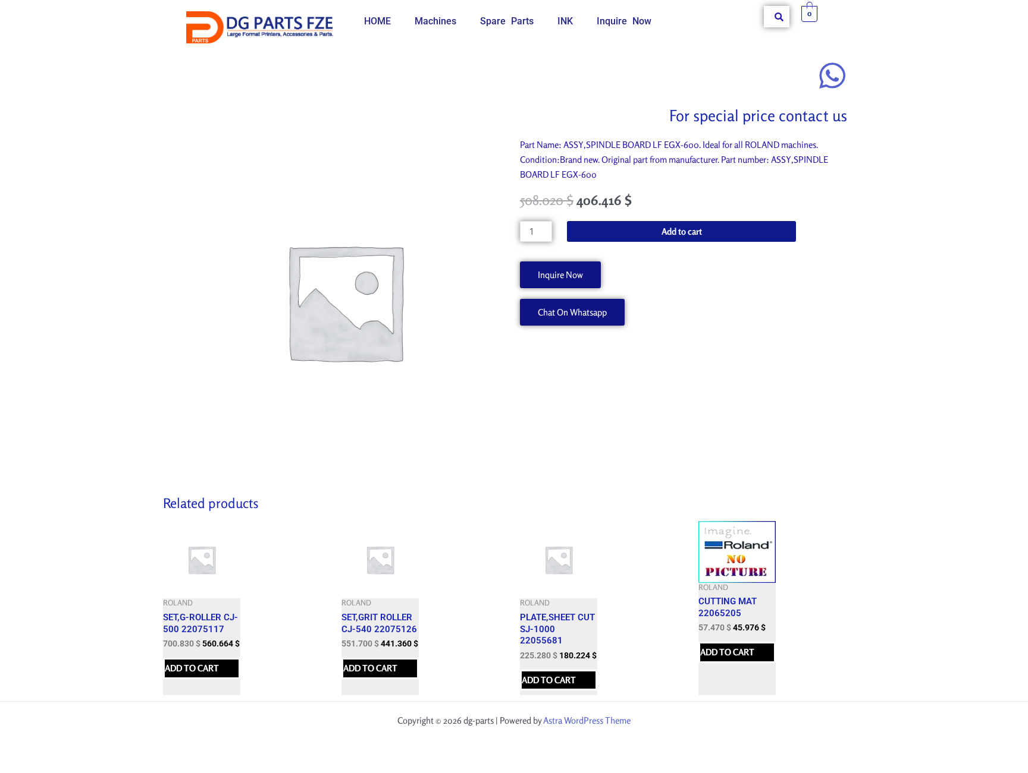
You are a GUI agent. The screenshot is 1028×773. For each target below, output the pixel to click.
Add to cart (682, 231)
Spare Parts (507, 21)
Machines (435, 21)
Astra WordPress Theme (587, 720)
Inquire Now (624, 21)
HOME (377, 21)
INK (565, 21)
